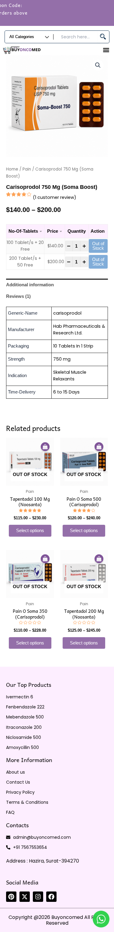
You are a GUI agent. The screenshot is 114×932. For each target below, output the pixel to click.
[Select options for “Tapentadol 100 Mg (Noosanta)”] (45, 446)
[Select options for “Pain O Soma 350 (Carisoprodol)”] (45, 558)
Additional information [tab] (30, 284)
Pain (26, 169)
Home (12, 169)
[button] (106, 50)
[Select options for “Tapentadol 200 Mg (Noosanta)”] (99, 558)
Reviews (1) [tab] (18, 296)
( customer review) (54, 197)
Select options (30, 530)
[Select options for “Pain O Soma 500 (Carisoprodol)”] (99, 446)
